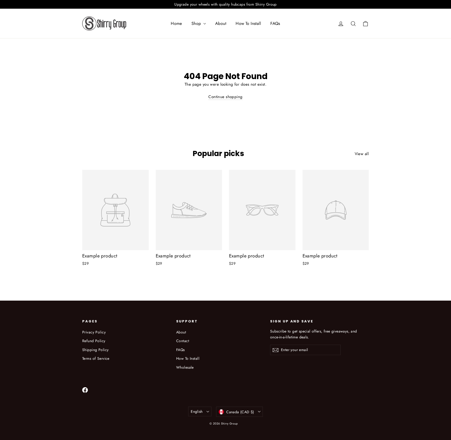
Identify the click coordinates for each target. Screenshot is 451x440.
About (220, 23)
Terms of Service (95, 358)
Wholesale (185, 367)
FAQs (275, 23)
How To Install (248, 23)
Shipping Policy (95, 349)
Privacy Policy (94, 332)
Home (176, 23)
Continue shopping (225, 96)
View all (362, 154)
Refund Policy (93, 341)
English (197, 411)
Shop (196, 23)
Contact (182, 341)
